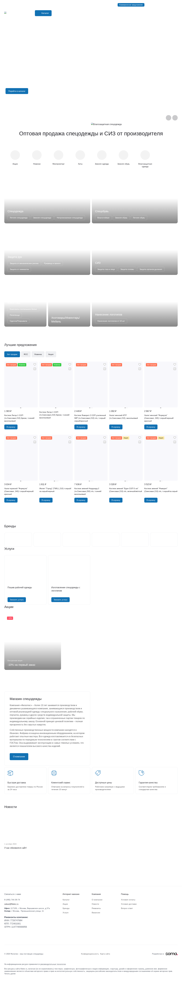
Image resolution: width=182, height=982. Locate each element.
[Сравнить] (34, 368)
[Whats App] (11, 936)
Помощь (125, 894)
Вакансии (96, 912)
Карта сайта (105, 954)
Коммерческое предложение (131, 5)
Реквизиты (96, 908)
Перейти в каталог (16, 91)
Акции (65, 904)
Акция (50, 354)
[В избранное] (34, 364)
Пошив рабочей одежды (20, 587)
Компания (96, 894)
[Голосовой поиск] (120, 13)
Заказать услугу (17, 600)
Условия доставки (129, 904)
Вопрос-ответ (127, 908)
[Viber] (6, 936)
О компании (19, 756)
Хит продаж (12, 354)
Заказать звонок (171, 5)
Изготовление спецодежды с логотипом (65, 589)
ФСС (26, 354)
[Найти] (124, 13)
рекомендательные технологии (53, 964)
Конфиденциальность (90, 954)
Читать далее (9, 974)
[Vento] (91, 873)
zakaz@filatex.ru (11, 904)
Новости (95, 904)
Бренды (66, 908)
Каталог (66, 900)
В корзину (11, 427)
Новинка (38, 354)
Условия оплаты (128, 900)
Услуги (65, 912)
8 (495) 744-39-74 (154, 5)
